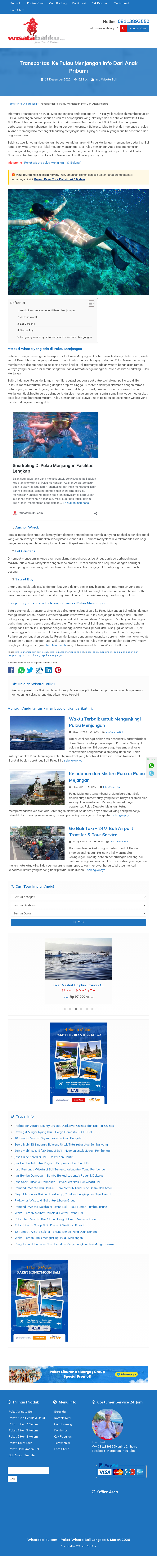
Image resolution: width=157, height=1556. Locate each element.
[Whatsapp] (151, 765)
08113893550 (133, 21)
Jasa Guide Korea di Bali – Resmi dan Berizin (44, 1157)
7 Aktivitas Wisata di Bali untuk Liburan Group (45, 1200)
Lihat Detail (82, 958)
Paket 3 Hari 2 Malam (23, 1424)
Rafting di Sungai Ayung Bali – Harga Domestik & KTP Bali (53, 1132)
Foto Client (17, 10)
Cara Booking (58, 3)
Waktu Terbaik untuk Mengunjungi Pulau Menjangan (49, 1238)
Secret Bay (27, 330)
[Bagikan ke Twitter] (31, 672)
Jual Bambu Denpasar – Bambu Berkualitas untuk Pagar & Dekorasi (59, 1175)
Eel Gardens (27, 323)
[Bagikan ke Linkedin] (49, 672)
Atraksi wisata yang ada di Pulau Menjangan (47, 310)
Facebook (98, 1451)
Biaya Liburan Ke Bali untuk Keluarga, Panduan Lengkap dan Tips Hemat (63, 1194)
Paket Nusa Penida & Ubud (27, 1418)
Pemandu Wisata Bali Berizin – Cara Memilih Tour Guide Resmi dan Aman (64, 1188)
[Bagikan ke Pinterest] (59, 672)
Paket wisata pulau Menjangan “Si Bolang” (52, 162)
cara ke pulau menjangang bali (66, 651)
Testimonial (121, 3)
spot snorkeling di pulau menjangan (43, 655)
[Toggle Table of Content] (89, 303)
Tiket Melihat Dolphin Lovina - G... (79, 985)
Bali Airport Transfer (22, 1455)
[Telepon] (151, 773)
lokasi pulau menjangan (98, 651)
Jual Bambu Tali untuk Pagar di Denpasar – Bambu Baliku (52, 1163)
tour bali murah (56, 645)
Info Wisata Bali (106, 79)
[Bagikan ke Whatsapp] (21, 672)
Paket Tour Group (20, 1443)
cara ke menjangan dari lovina (31, 651)
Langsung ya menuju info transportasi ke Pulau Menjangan (56, 337)
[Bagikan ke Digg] (40, 672)
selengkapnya (73, 760)
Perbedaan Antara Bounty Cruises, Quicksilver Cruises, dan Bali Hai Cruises (64, 1126)
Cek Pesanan (100, 3)
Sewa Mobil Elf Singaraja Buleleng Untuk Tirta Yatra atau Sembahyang (61, 1144)
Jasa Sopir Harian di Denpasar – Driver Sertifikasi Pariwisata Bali (58, 1182)
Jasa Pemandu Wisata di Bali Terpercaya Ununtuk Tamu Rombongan (60, 1169)
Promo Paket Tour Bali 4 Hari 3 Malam (59, 179)
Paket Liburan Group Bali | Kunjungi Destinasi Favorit (49, 1225)
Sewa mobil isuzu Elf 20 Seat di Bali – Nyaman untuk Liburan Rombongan (63, 1150)
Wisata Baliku (43, 684)
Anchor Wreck (29, 316)
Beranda (16, 3)
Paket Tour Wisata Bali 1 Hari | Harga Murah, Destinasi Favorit (57, 1219)
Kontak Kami (35, 3)
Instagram (113, 1451)
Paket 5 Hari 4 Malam (23, 1436)
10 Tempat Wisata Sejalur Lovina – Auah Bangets (48, 1138)
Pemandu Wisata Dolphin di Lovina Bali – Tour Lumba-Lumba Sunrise (61, 1207)
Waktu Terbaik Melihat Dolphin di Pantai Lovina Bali (49, 1213)
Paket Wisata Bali (21, 1411)
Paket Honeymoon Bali (24, 1449)
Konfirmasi (79, 3)
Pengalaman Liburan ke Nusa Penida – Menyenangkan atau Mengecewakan (65, 1244)
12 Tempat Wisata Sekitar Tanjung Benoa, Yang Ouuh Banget (56, 1231)
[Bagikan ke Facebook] (12, 672)
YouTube (129, 1451)
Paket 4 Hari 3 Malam (23, 1430)
